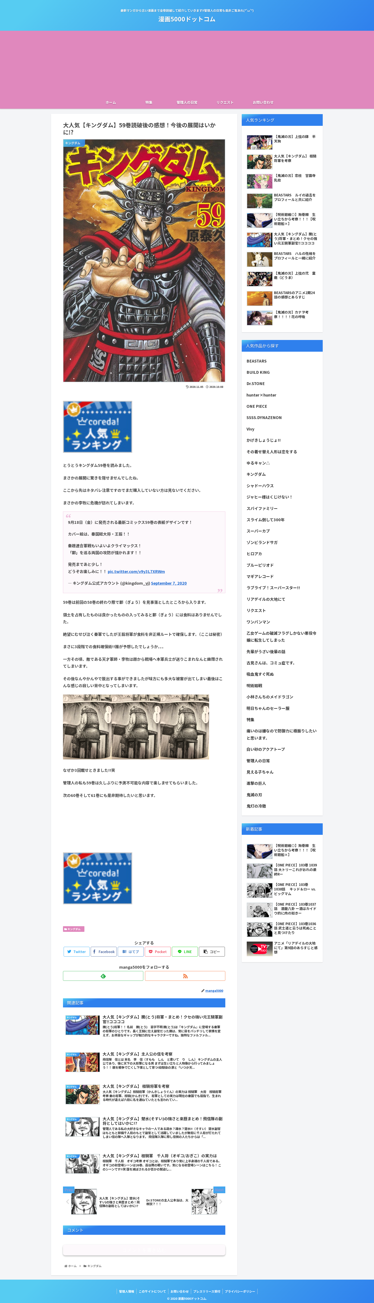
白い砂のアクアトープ (266, 749)
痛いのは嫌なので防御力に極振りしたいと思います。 (282, 734)
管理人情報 (126, 1291)
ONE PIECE (257, 406)
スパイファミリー (262, 508)
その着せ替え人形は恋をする (272, 451)
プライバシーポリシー (240, 1291)
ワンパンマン (258, 622)
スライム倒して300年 (266, 519)
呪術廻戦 (254, 685)
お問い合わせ (180, 1291)
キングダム (75, 929)
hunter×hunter (261, 395)
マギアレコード (260, 576)
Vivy (250, 429)
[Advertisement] (187, 63)
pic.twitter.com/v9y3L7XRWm (136, 571)
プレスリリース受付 (206, 1291)
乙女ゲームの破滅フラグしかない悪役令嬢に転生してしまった (281, 636)
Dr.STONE (256, 383)
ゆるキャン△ (258, 463)
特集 (250, 719)
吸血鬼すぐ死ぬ (260, 674)
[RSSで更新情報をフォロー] (185, 976)
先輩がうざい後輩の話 (266, 651)
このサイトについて (152, 1291)
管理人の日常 (258, 760)
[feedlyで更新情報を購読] (103, 976)
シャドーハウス (260, 485)
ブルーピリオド (260, 565)
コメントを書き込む (144, 1250)
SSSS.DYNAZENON (264, 417)
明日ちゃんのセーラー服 (268, 708)
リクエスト (256, 610)
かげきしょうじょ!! (264, 440)
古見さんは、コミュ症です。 (272, 662)
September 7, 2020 (169, 583)
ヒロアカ (254, 553)
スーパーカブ (258, 531)
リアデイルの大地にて (266, 599)
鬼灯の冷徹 (256, 806)
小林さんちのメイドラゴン (270, 696)
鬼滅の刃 (254, 794)
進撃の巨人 (256, 783)
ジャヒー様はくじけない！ (270, 497)
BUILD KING (258, 372)
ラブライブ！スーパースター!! (273, 587)
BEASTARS (257, 361)
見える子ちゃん (260, 772)
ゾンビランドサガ (262, 542)
